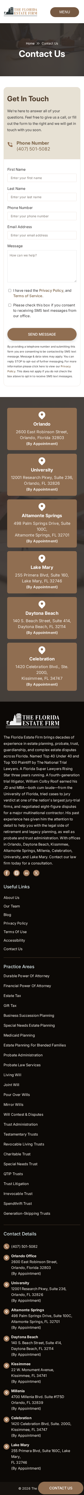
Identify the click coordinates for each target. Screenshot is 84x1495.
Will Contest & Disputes (23, 1114)
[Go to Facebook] (7, 874)
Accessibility (14, 940)
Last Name (16, 188)
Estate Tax (12, 995)
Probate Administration (23, 1055)
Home (30, 43)
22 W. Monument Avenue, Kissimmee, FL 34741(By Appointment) (32, 1373)
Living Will (12, 1075)
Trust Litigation (16, 1183)
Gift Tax (10, 1005)
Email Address (19, 226)
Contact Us (13, 949)
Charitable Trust (17, 1154)
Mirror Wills (13, 1104)
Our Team (12, 906)
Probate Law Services (22, 1065)
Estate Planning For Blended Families (35, 1045)
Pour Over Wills (17, 1094)
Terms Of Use (15, 931)
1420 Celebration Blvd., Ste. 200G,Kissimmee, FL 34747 (41, 672)
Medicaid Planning (19, 1035)
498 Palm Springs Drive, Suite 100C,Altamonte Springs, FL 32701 (42, 529)
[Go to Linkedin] (26, 874)
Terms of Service (27, 296)
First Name (16, 169)
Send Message (42, 334)
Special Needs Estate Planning (29, 1025)
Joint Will (11, 1084)
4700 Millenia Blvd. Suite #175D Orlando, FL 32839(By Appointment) (37, 1400)
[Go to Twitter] (36, 874)
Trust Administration (21, 1124)
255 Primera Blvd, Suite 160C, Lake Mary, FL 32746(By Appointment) (40, 1456)
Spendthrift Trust (18, 1203)
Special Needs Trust (20, 1164)
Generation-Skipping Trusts (27, 1213)
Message (15, 246)
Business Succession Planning (29, 1015)
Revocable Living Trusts (24, 1144)
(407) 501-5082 (33, 149)
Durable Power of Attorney (27, 976)
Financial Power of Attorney (27, 985)
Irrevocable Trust (18, 1193)
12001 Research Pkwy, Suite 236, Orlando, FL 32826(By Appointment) (38, 1292)
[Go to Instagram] (16, 874)
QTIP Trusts (13, 1174)
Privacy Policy (51, 290)
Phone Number (20, 207)
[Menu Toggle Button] (64, 12)
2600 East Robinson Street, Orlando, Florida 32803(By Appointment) (34, 1265)
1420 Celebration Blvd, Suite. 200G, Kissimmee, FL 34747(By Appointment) (41, 1427)
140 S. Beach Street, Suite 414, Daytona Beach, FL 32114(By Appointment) (36, 1346)
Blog (7, 914)
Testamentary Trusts (21, 1134)
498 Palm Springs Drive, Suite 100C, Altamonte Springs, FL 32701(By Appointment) (41, 1319)
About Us (11, 897)
